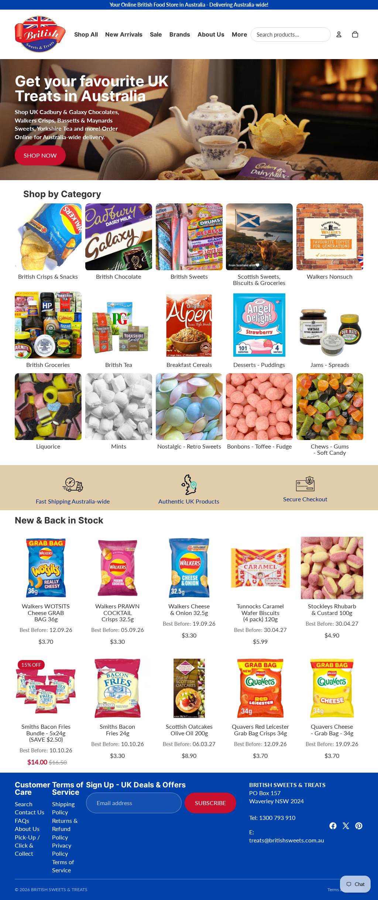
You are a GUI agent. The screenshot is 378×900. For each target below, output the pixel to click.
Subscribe (210, 802)
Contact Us (29, 811)
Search (23, 803)
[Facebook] (333, 825)
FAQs (22, 820)
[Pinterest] (358, 825)
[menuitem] (239, 34)
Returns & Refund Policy (65, 829)
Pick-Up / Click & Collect (27, 845)
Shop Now (40, 155)
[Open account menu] (339, 34)
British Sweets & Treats (59, 889)
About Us (27, 828)
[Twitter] (345, 825)
